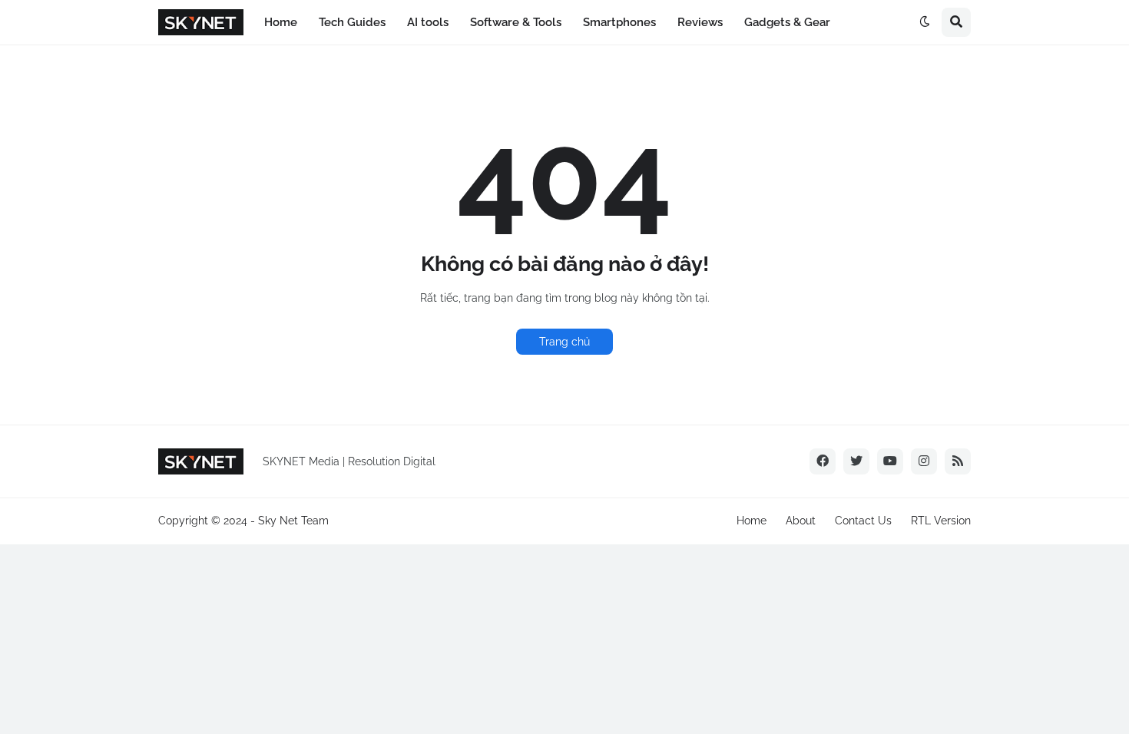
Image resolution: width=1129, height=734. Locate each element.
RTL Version (941, 520)
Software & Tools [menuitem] (515, 22)
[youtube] (890, 461)
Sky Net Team (293, 520)
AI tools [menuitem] (428, 22)
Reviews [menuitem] (700, 22)
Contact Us (863, 520)
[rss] (958, 461)
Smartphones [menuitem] (619, 22)
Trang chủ (564, 342)
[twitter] (856, 461)
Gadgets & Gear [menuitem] (787, 22)
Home (751, 520)
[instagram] (924, 461)
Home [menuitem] (280, 22)
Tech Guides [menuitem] (352, 22)
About (801, 520)
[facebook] (823, 461)
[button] (925, 22)
